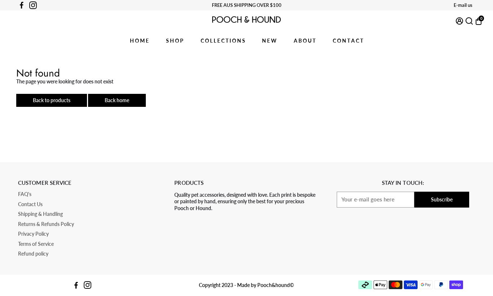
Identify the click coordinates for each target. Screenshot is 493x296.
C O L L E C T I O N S (223, 41)
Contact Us (30, 204)
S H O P (174, 41)
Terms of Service (36, 244)
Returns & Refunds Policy (46, 224)
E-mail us (463, 5)
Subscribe (442, 199)
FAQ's (24, 194)
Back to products (51, 100)
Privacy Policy (33, 234)
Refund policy (33, 254)
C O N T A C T (348, 41)
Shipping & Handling (40, 214)
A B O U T (304, 41)
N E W (269, 41)
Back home (117, 100)
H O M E (139, 41)
